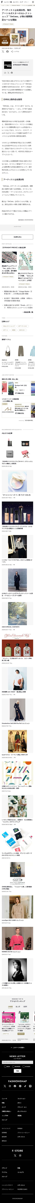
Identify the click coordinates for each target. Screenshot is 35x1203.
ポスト (8, 5)
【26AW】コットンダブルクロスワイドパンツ (21, 364)
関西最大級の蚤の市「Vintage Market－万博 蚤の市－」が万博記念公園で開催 (18, 293)
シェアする (16, 51)
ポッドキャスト (22, 1111)
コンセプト (21, 1172)
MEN (8, 1066)
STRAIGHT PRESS (16, 5)
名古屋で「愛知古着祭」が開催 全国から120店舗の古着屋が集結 (18, 300)
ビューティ (16, 2)
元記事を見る (17, 237)
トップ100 (5, 1115)
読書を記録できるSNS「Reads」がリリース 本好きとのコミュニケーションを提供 (18, 306)
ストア (21, 2)
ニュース (6, 2)
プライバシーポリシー (24, 1132)
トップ (2, 5)
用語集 (19, 1115)
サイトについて (6, 1128)
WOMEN (17, 1066)
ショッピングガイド (7, 1185)
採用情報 (4, 1132)
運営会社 (4, 1141)
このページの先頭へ (19, 1047)
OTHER (27, 1066)
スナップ (4, 1120)
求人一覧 (15, 379)
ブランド (4, 1168)
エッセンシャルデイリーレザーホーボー (8, 363)
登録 (17, 1071)
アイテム (4, 1172)
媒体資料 (4, 1136)
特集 (11, 2)
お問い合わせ (21, 1136)
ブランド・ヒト (28, 2)
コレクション (21, 1098)
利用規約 (20, 1128)
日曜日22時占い (6, 1111)
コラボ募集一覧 (7, 401)
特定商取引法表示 (22, 1189)
